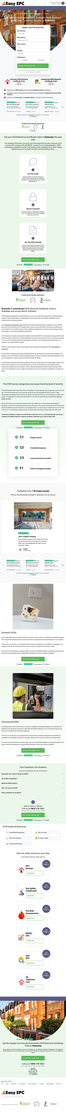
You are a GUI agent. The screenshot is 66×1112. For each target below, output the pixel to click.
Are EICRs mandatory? (9, 778)
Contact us (34, 1074)
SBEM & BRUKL (50, 1083)
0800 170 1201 (37, 808)
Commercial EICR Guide (14, 844)
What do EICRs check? (9, 783)
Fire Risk (41, 1083)
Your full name (21, 31)
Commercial (41, 60)
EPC (2, 1083)
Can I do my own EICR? (9, 788)
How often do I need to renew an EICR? (14, 774)
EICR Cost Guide (41, 832)
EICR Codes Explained (13, 838)
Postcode (19, 50)
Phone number (21, 44)
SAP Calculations (32, 1083)
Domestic (25, 60)
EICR (7, 1083)
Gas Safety (13, 1083)
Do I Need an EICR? (41, 838)
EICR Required (21, 57)
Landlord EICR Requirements (15, 832)
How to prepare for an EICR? (11, 792)
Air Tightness (22, 1083)
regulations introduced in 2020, (13, 325)
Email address (21, 37)
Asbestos (58, 1083)
